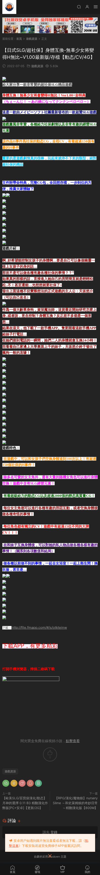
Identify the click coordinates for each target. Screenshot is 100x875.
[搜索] (79, 6)
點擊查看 (73, 741)
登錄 (53, 832)
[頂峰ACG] (9, 7)
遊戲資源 (37, 66)
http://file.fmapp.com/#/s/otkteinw (39, 627)
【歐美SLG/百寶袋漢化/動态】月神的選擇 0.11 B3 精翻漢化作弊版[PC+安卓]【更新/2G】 (25, 803)
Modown (54, 856)
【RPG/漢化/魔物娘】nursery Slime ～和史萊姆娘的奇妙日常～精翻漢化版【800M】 (75, 803)
